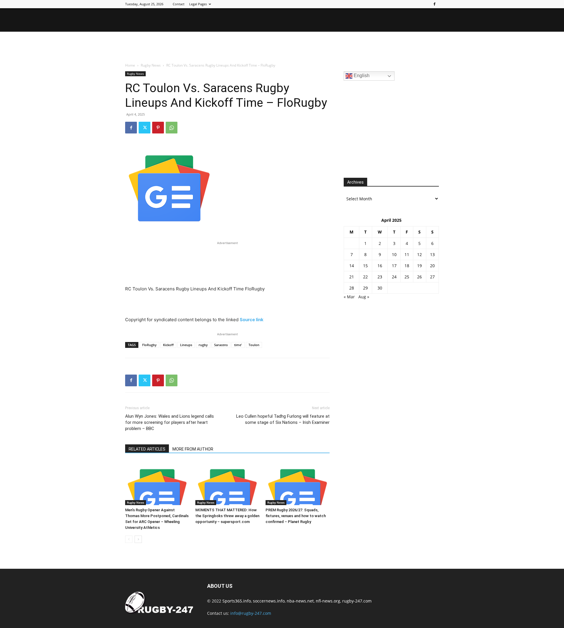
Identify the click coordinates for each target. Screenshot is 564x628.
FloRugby (149, 345)
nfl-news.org (328, 601)
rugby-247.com (357, 601)
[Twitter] (144, 127)
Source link (251, 319)
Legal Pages (198, 4)
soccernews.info (269, 601)
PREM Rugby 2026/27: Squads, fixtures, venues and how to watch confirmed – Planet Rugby (296, 516)
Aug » (363, 296)
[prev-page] (128, 539)
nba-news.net (300, 601)
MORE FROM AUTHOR (192, 449)
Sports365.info (236, 601)
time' (238, 345)
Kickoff (168, 345)
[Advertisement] (282, 47)
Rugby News (151, 65)
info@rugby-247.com (250, 613)
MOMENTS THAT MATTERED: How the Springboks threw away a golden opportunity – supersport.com (227, 516)
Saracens (221, 345)
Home (130, 65)
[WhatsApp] (171, 127)
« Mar (349, 296)
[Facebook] (434, 4)
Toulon (254, 345)
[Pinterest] (158, 127)
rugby (203, 345)
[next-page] (138, 539)
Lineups (186, 345)
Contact (178, 4)
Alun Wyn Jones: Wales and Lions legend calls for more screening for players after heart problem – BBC (169, 422)
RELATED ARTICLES (147, 449)
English (361, 75)
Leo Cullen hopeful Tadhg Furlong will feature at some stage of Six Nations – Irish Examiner (283, 419)
